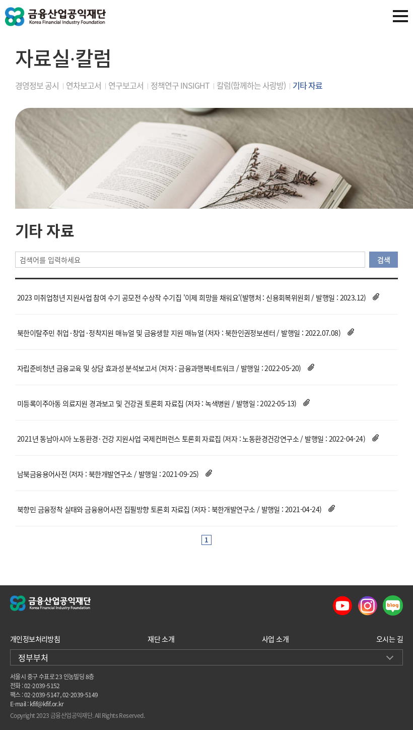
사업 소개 (275, 639)
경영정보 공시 (37, 85)
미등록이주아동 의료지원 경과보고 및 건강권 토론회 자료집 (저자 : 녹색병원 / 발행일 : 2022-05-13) (157, 403)
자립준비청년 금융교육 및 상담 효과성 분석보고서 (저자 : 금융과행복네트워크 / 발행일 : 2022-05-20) (159, 368)
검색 (383, 260)
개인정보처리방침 (35, 639)
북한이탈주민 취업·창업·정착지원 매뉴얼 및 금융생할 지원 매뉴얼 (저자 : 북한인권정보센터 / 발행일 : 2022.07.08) (178, 333)
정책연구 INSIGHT (180, 85)
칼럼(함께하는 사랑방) (251, 85)
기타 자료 (307, 85)
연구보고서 (126, 85)
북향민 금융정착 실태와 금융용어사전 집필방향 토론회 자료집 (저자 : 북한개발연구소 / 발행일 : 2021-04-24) (169, 509)
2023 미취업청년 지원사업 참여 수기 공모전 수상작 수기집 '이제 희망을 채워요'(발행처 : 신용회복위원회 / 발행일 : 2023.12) (191, 297)
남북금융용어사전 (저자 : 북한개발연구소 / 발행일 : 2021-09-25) (108, 474)
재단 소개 (161, 639)
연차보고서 (83, 85)
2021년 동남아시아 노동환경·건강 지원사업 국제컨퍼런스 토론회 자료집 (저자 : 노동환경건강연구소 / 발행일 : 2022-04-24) (191, 439)
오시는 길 (389, 639)
